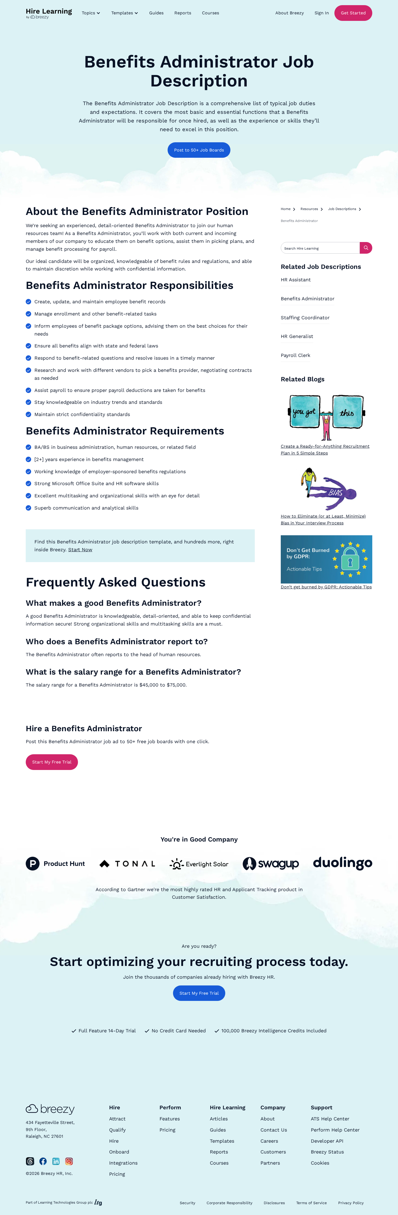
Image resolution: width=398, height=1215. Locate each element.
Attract (117, 1118)
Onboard (119, 1152)
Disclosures (274, 1203)
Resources (309, 209)
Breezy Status (327, 1152)
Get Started (353, 12)
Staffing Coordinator (305, 317)
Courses (210, 12)
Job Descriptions (342, 209)
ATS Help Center (330, 1118)
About (267, 1118)
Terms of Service (311, 1203)
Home (286, 209)
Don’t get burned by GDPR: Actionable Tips (326, 586)
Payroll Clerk (295, 355)
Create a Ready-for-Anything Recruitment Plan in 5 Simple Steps (325, 450)
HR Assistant (296, 279)
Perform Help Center (335, 1130)
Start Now (80, 549)
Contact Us (273, 1130)
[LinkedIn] (56, 1161)
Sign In (322, 12)
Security (187, 1203)
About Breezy (289, 12)
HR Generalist (297, 336)
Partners (270, 1163)
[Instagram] (69, 1161)
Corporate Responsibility (229, 1203)
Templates (222, 1141)
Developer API (327, 1141)
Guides (156, 12)
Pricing (117, 1174)
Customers (273, 1152)
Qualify (117, 1130)
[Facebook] (43, 1161)
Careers (269, 1141)
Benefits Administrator (307, 298)
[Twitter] (30, 1161)
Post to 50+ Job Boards (199, 150)
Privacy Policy (351, 1203)
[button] (91, 13)
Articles (219, 1118)
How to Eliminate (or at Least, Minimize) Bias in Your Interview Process (323, 520)
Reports (182, 12)
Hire (114, 1141)
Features (169, 1118)
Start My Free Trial (51, 762)
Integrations (123, 1163)
